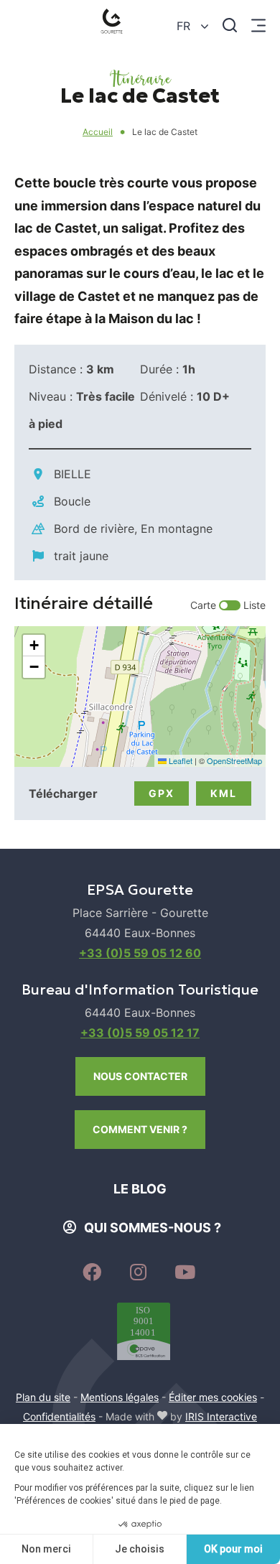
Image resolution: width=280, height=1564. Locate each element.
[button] (34, 645)
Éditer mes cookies (213, 1397)
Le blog (140, 1188)
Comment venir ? (140, 1129)
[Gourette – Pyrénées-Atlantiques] (115, 25)
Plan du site (43, 1397)
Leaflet (179, 760)
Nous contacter (140, 1076)
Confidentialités (59, 1416)
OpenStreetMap (234, 760)
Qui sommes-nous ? (152, 1227)
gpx (161, 793)
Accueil (98, 131)
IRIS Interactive (221, 1416)
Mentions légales (119, 1397)
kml (223, 793)
